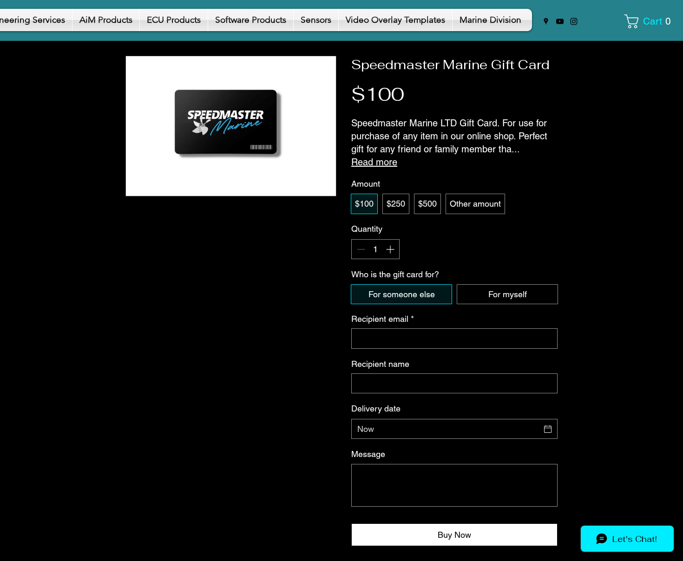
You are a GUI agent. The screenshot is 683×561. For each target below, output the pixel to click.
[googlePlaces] (546, 21)
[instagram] (573, 21)
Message (368, 454)
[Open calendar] (547, 429)
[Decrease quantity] (360, 249)
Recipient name (380, 364)
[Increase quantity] (391, 249)
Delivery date (376, 408)
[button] (650, 21)
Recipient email (382, 319)
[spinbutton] (375, 249)
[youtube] (560, 21)
